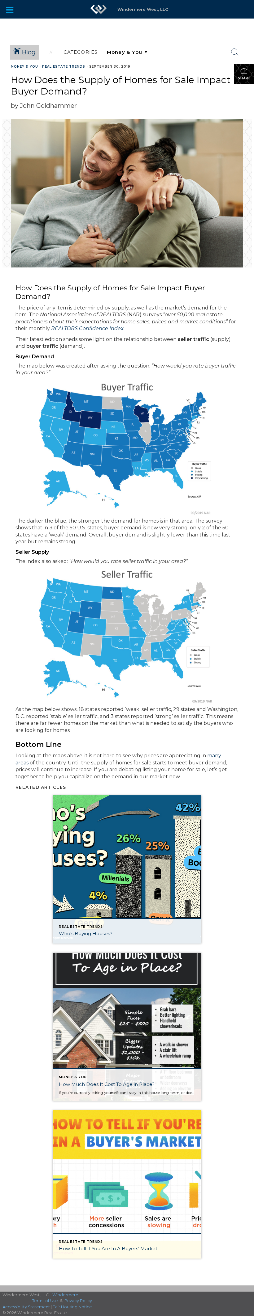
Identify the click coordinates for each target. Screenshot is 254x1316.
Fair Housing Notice (72, 1306)
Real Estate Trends (63, 67)
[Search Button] (234, 52)
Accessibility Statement (26, 1306)
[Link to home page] (98, 12)
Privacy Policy (78, 1300)
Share (244, 78)
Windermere (65, 1294)
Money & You (24, 67)
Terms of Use (45, 1300)
